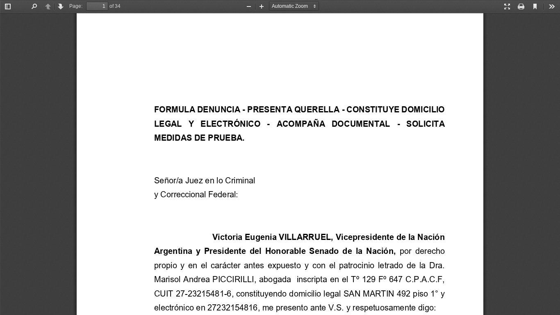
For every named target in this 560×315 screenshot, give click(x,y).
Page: (75, 6)
